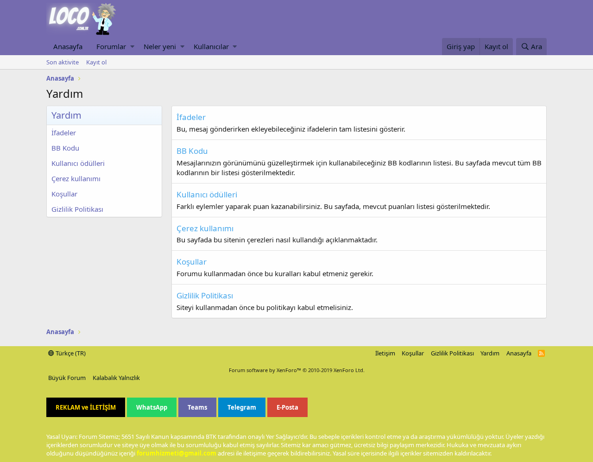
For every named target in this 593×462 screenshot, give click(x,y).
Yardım (489, 353)
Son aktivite (62, 62)
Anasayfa (67, 46)
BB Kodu (65, 147)
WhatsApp (151, 407)
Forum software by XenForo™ (297, 370)
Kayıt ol (96, 62)
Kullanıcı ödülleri (78, 163)
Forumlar (111, 46)
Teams (197, 407)
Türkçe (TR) (70, 353)
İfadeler (63, 132)
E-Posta (287, 407)
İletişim (385, 353)
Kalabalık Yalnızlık (116, 377)
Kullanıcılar (211, 46)
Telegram (241, 407)
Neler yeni (160, 46)
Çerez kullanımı (76, 178)
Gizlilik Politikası (77, 209)
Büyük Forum (67, 377)
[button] (132, 46)
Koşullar (64, 193)
